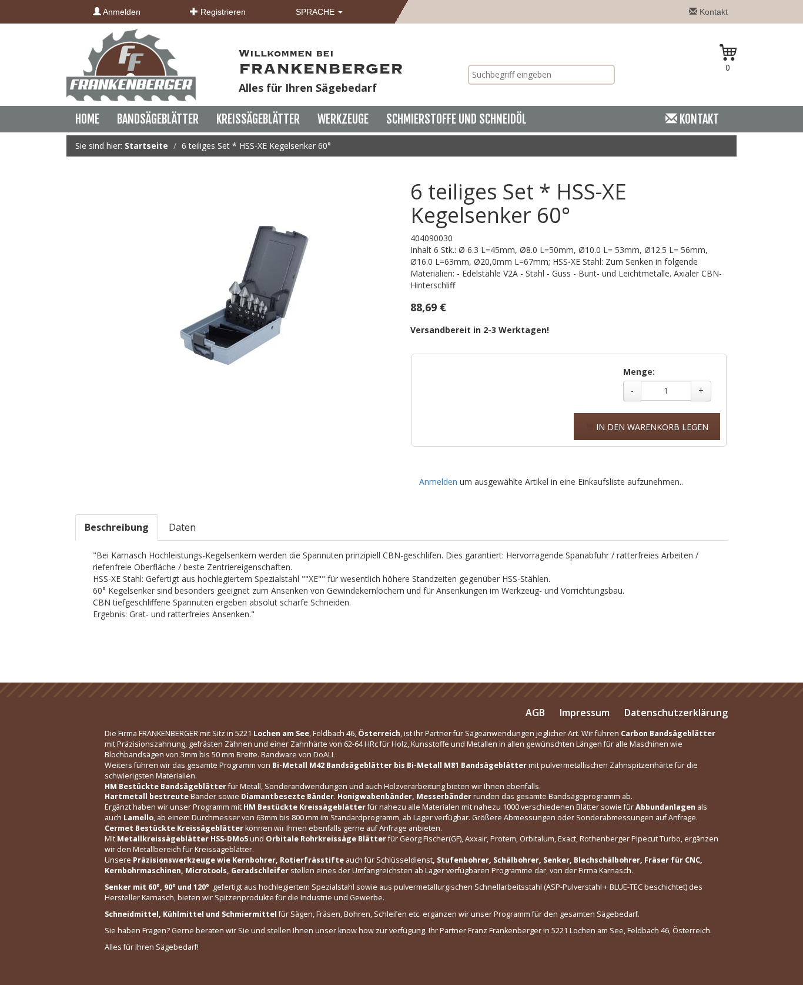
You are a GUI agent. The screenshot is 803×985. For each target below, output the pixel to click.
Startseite (146, 145)
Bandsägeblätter (158, 119)
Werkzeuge (343, 119)
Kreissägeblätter (258, 119)
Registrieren (222, 11)
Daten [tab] (182, 527)
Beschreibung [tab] (117, 527)
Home (87, 119)
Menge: (639, 371)
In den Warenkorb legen (651, 426)
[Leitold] (131, 64)
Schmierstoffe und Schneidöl (456, 119)
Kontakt (712, 11)
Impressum (585, 712)
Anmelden (120, 11)
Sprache (316, 11)
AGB (535, 712)
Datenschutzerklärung (676, 712)
